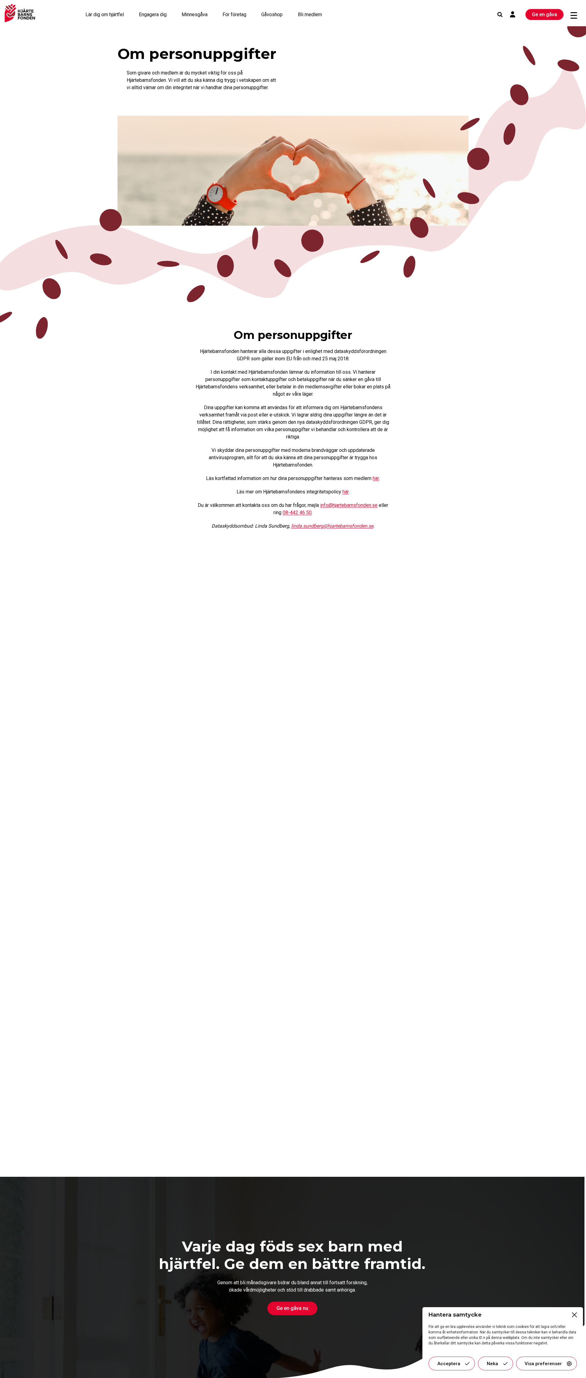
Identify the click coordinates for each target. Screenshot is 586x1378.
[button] (574, 1315)
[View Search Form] (499, 14)
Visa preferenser (543, 1363)
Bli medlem (310, 14)
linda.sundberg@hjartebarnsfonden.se (332, 526)
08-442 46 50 (297, 512)
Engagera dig (153, 14)
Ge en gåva (544, 14)
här (376, 478)
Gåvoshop (272, 14)
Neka (492, 1363)
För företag (234, 14)
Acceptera (448, 1363)
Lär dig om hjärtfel (104, 14)
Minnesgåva (195, 14)
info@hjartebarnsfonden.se (349, 505)
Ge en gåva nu (292, 1308)
